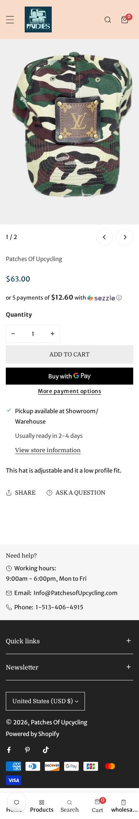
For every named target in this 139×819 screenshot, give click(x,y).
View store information (48, 450)
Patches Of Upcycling (34, 259)
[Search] (107, 19)
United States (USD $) (42, 701)
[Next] (124, 237)
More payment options (69, 391)
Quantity (19, 314)
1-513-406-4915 (59, 607)
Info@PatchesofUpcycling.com (76, 593)
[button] (124, 19)
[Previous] (104, 237)
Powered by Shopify (32, 734)
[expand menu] (10, 19)
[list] (69, 143)
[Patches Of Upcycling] (38, 19)
